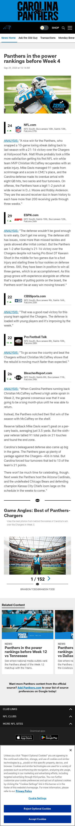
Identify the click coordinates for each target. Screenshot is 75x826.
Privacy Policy (24, 791)
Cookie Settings (37, 798)
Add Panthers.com (29, 687)
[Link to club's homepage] (7, 26)
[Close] (71, 750)
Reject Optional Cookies (37, 808)
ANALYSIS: (11, 140)
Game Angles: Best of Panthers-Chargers (37, 513)
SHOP (55, 27)
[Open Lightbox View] (37, 563)
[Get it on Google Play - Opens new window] (49, 739)
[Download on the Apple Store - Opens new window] (24, 738)
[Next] (49, 578)
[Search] (63, 27)
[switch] (44, 27)
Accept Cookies (37, 819)
